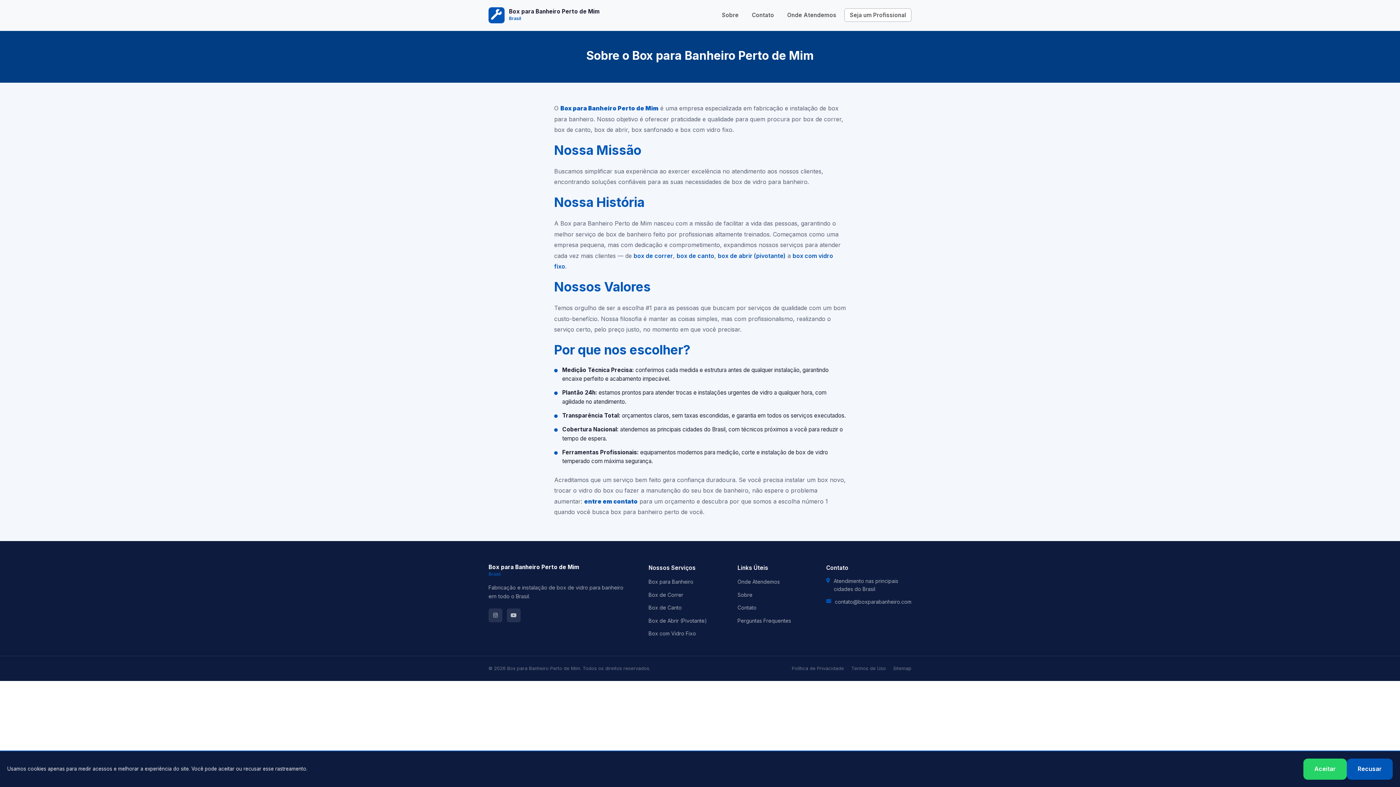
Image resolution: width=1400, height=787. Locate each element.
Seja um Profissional (878, 15)
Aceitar (1325, 768)
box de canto (695, 255)
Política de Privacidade (818, 668)
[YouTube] (514, 615)
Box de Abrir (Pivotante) (678, 621)
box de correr (653, 255)
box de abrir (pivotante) (752, 255)
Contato (763, 15)
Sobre (730, 15)
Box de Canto (665, 607)
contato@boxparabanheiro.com (873, 602)
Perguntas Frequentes (764, 621)
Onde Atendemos (811, 15)
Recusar (1370, 768)
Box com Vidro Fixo (672, 633)
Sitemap (902, 668)
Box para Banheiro (671, 582)
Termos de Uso (868, 668)
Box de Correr (666, 595)
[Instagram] (495, 615)
